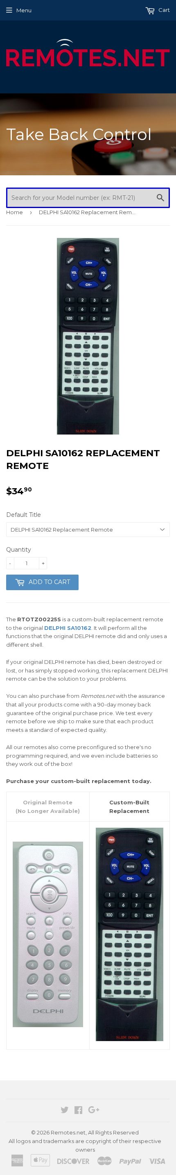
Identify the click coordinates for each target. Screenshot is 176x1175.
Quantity (18, 549)
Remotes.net (68, 1132)
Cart (163, 10)
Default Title (23, 514)
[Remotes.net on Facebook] (78, 1111)
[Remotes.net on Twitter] (65, 1111)
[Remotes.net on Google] (93, 1111)
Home (14, 212)
